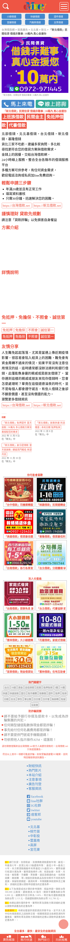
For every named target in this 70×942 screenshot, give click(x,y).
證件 (50, 693)
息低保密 (29, 687)
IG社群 (36, 805)
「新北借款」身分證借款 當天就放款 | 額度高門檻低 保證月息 (17, 449)
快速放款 (14, 693)
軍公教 (27, 699)
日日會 (37, 699)
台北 (7, 687)
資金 (20, 687)
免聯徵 (42, 693)
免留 (63, 699)
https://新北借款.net (47, 205)
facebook (37, 796)
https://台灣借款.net (17, 205)
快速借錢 (35, 16)
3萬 (56, 687)
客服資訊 (35, 788)
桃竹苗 (35, 831)
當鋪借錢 (11, 22)
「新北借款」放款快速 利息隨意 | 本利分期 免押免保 (50, 425)
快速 (5, 693)
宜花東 (35, 849)
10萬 (62, 687)
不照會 (33, 330)
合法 (13, 699)
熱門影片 (35, 770)
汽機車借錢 (35, 22)
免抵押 (7, 330)
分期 (6, 699)
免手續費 (32, 693)
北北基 (35, 827)
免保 (64, 693)
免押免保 (47, 687)
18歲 (13, 687)
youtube (36, 819)
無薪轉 (55, 699)
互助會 (34, 705)
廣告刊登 (35, 784)
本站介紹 (35, 775)
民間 (38, 687)
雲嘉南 (35, 840)
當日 (23, 693)
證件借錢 (58, 16)
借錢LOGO (35, 6)
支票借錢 (58, 22)
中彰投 (35, 836)
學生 (20, 699)
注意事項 (35, 779)
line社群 (37, 801)
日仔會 (46, 699)
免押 (57, 693)
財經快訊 (35, 766)
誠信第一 (47, 330)
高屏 (33, 845)
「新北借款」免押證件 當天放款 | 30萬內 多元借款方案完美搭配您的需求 (17, 427)
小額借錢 (11, 16)
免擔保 (20, 330)
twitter (35, 810)
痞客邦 (36, 814)
